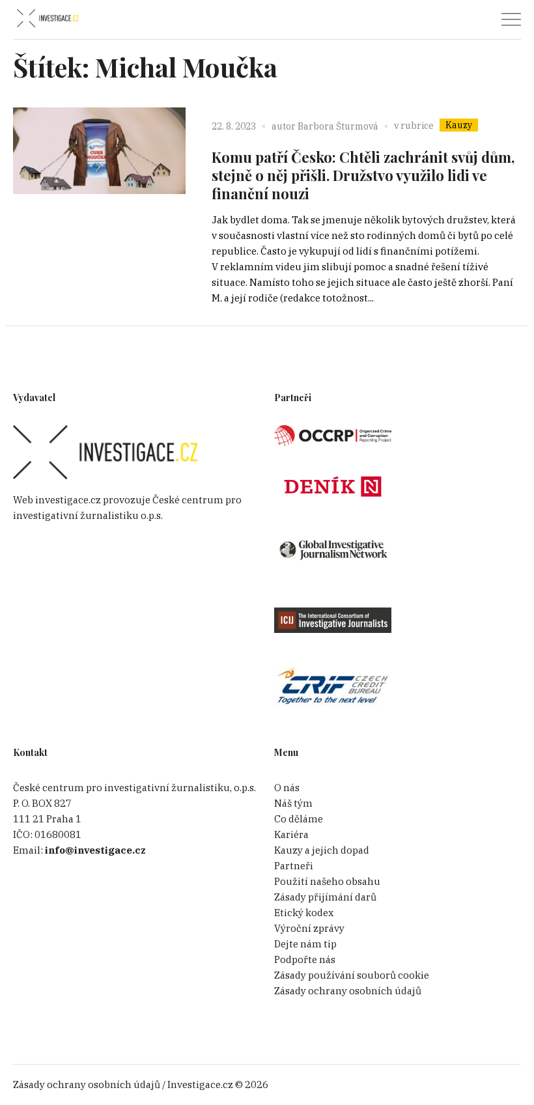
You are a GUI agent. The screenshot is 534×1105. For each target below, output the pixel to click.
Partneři (293, 866)
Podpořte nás (304, 959)
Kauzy (458, 125)
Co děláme (298, 819)
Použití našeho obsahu (327, 881)
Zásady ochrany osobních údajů (347, 991)
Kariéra (291, 834)
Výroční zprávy (309, 928)
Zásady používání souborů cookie (351, 975)
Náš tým (293, 803)
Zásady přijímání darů (325, 897)
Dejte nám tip (305, 944)
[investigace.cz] (47, 18)
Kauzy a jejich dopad (321, 850)
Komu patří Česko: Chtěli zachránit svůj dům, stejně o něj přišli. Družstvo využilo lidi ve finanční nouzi (363, 175)
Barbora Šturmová (338, 126)
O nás (287, 787)
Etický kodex (303, 912)
